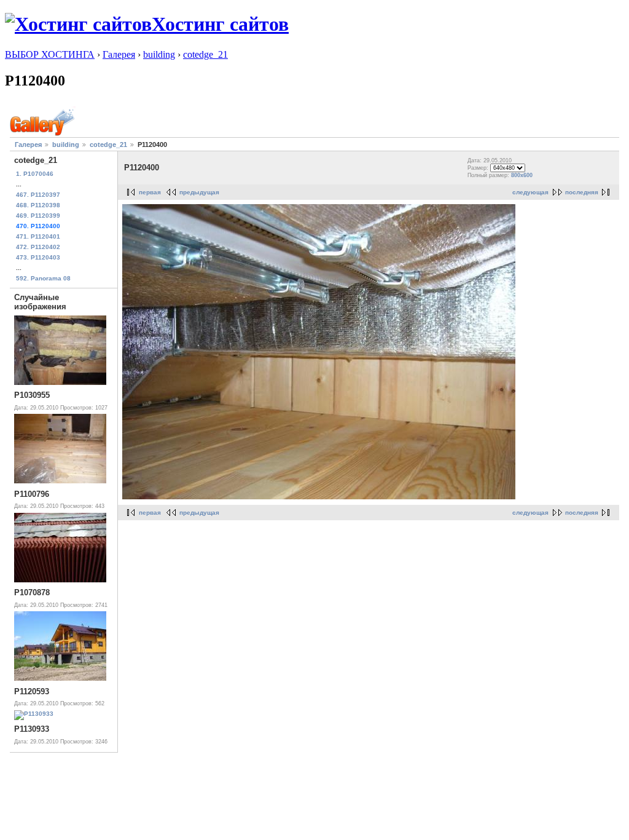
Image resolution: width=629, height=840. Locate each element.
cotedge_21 (205, 54)
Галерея (119, 54)
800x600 (522, 175)
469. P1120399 (38, 215)
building (159, 54)
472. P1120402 (38, 247)
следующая (530, 192)
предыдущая (199, 192)
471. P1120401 (38, 236)
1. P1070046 (34, 173)
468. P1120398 (38, 205)
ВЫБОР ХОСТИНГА (50, 54)
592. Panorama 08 (43, 278)
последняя (581, 192)
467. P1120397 (38, 194)
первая (150, 192)
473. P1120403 (38, 257)
